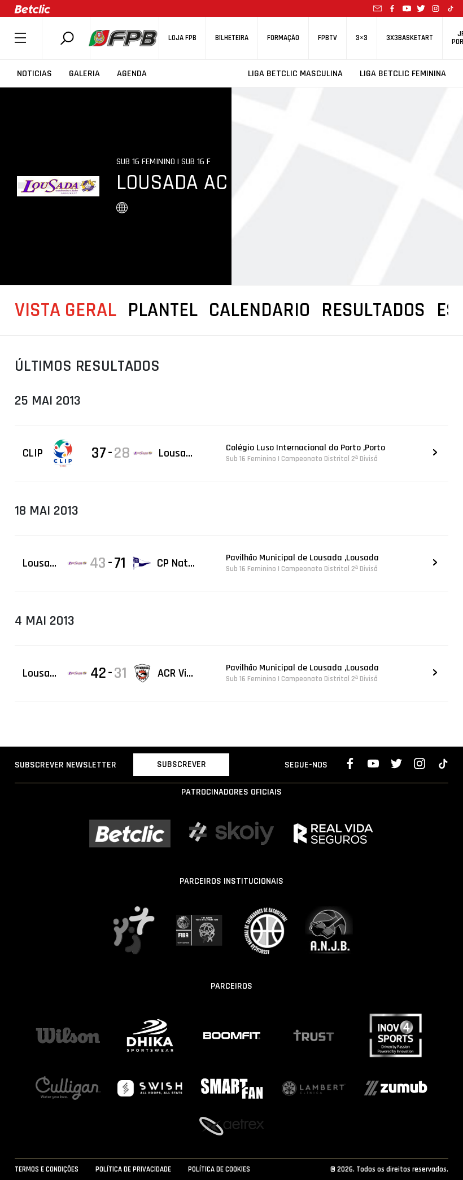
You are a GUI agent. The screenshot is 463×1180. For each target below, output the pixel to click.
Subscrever (181, 764)
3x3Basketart (409, 38)
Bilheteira (231, 38)
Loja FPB (182, 38)
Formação (283, 38)
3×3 (362, 38)
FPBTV (327, 38)
